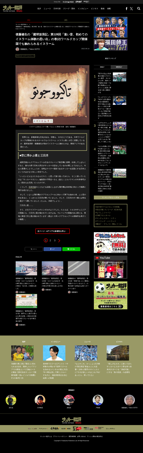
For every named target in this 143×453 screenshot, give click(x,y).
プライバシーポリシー (60, 436)
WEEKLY (119, 67)
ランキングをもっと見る (110, 197)
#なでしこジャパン (103, 213)
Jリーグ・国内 (69, 9)
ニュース (47, 9)
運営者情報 (72, 436)
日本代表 (57, 9)
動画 (102, 9)
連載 (109, 9)
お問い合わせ (81, 436)
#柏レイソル (117, 224)
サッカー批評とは (46, 436)
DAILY (102, 67)
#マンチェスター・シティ (105, 218)
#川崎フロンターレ (103, 215)
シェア (53, 249)
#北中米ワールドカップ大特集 (107, 207)
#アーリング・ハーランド (105, 221)
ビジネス (94, 9)
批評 (39, 9)
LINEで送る (72, 249)
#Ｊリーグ (109, 210)
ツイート (35, 249)
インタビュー (83, 9)
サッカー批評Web (21, 24)
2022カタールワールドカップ (25, 56)
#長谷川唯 (99, 210)
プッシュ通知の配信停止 (95, 436)
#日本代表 (118, 210)
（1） (28, 20)
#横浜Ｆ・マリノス (103, 224)
